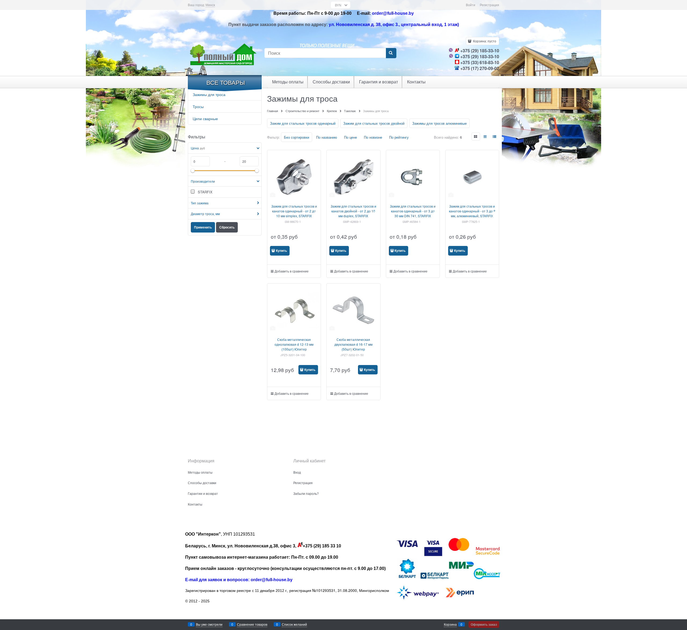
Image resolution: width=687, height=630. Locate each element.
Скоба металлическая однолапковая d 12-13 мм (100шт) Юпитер (294, 344)
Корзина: (484, 41)
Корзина (450, 624)
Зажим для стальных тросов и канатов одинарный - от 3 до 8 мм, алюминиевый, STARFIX (472, 211)
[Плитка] (476, 136)
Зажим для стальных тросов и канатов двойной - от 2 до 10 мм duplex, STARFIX (353, 211)
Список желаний (294, 624)
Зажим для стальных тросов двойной (373, 123)
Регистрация (489, 4)
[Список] (485, 136)
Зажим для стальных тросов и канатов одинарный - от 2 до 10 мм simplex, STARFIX (294, 211)
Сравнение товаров (252, 624)
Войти (470, 4)
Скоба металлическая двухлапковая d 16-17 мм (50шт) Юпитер (353, 344)
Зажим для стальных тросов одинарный (302, 123)
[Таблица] (495, 136)
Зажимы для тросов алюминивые (439, 123)
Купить (281, 250)
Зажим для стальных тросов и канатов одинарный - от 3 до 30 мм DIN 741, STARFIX (413, 211)
